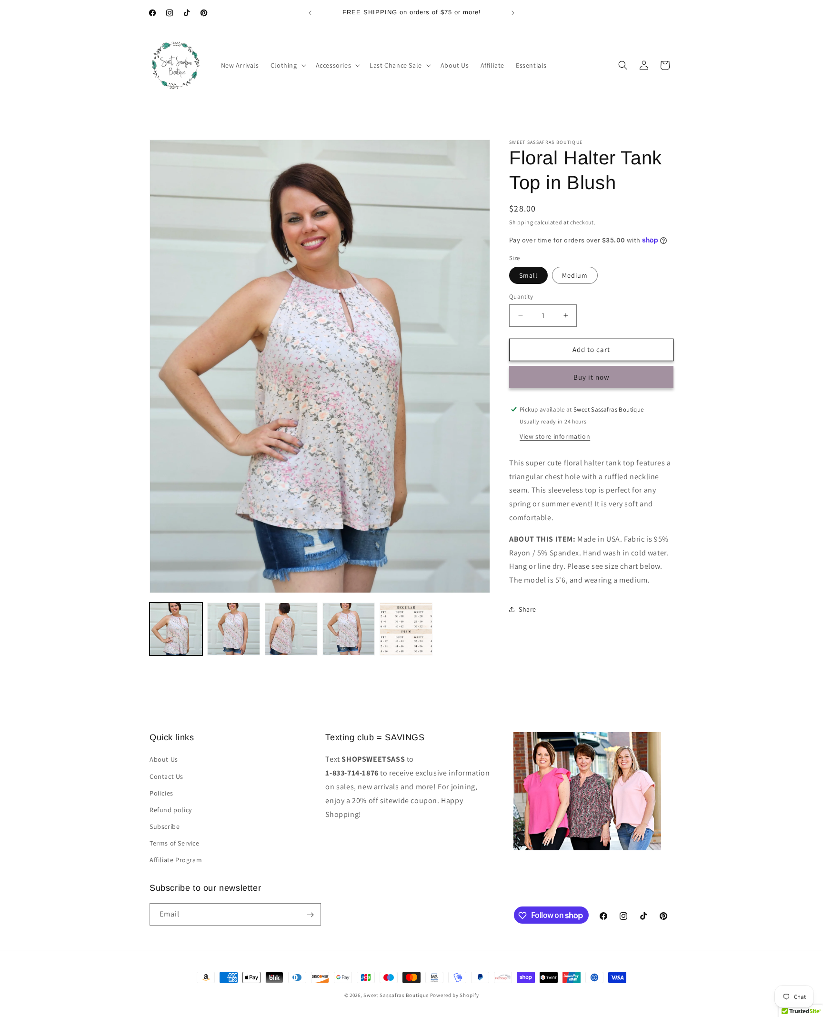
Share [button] (527, 609)
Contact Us (166, 776)
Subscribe (165, 826)
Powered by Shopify (454, 995)
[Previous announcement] (310, 13)
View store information (555, 436)
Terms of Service (175, 843)
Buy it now (591, 376)
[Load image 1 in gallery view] (176, 629)
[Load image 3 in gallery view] (291, 629)
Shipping (521, 222)
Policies (161, 792)
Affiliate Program (176, 860)
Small (528, 275)
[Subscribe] (310, 915)
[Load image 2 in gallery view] (233, 629)
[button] (287, 65)
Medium (575, 275)
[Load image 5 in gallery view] (406, 629)
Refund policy (171, 809)
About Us (164, 759)
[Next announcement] (512, 13)
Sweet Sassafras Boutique (396, 995)
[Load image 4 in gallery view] (348, 629)
